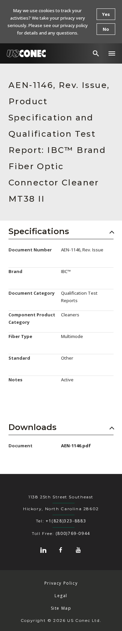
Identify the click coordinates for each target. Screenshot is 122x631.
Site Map (61, 608)
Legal (61, 596)
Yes (106, 14)
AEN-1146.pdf (76, 446)
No (106, 29)
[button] (111, 53)
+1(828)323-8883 (66, 521)
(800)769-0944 (73, 533)
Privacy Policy (61, 583)
